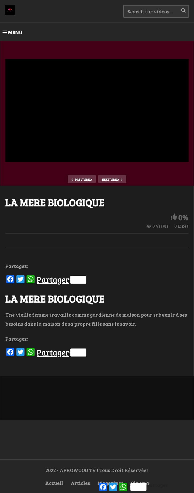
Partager (53, 280)
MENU (15, 32)
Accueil (54, 482)
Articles (80, 482)
